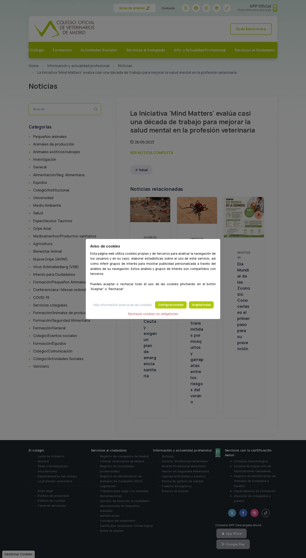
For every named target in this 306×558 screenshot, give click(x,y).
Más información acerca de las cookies (122, 305)
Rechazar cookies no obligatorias (153, 314)
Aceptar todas (201, 305)
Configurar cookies (170, 305)
